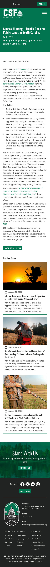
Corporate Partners (38, 545)
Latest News (21, 535)
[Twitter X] (28, 484)
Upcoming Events (23, 539)
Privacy (32, 561)
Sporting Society (37, 542)
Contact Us (35, 549)
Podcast (20, 542)
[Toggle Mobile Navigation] (44, 14)
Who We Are (9, 535)
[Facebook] (22, 484)
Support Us (25, 467)
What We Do (9, 539)
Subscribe (25, 491)
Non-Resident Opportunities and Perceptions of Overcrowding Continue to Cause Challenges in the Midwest (24, 354)
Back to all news (13, 248)
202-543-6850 (27, 517)
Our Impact (9, 542)
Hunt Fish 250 (36, 535)
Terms (39, 561)
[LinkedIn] (33, 484)
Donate (42, 4)
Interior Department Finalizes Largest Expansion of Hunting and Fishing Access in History (25, 297)
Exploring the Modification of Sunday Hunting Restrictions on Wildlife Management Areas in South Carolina (23, 191)
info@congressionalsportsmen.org (34, 524)
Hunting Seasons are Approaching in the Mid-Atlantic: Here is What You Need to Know (23, 416)
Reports (20, 545)
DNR (5, 224)
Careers (7, 545)
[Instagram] (38, 484)
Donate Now (36, 539)
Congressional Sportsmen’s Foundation (18, 84)
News (10, 36)
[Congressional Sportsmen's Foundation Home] (13, 13)
